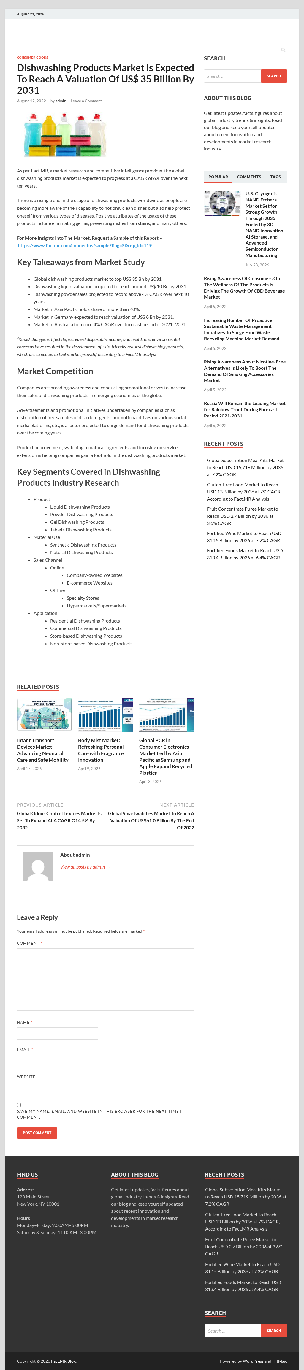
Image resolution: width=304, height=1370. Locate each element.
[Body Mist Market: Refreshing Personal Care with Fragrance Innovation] (105, 733)
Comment (29, 943)
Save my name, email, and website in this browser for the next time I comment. (99, 1114)
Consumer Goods (32, 57)
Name (25, 1022)
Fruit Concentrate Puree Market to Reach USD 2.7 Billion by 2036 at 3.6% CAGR (242, 516)
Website (26, 1076)
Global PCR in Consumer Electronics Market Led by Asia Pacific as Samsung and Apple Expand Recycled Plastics (165, 756)
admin (61, 101)
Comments (249, 176)
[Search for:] (245, 76)
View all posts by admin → (85, 866)
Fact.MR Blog (63, 1360)
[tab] (218, 177)
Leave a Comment (86, 101)
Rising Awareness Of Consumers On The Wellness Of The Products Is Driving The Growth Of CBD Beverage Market (244, 287)
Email (25, 1049)
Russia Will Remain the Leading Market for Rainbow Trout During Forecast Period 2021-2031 (245, 409)
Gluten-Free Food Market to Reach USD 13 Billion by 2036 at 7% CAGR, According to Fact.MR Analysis (244, 491)
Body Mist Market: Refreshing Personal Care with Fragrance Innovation (101, 750)
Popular (218, 176)
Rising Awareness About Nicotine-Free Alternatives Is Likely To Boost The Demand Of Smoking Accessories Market (245, 371)
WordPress (253, 1360)
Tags (275, 176)
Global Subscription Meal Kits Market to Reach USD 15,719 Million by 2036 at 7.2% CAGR (245, 467)
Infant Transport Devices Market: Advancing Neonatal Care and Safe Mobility (43, 750)
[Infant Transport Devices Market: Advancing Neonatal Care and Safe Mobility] (44, 733)
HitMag (279, 1360)
